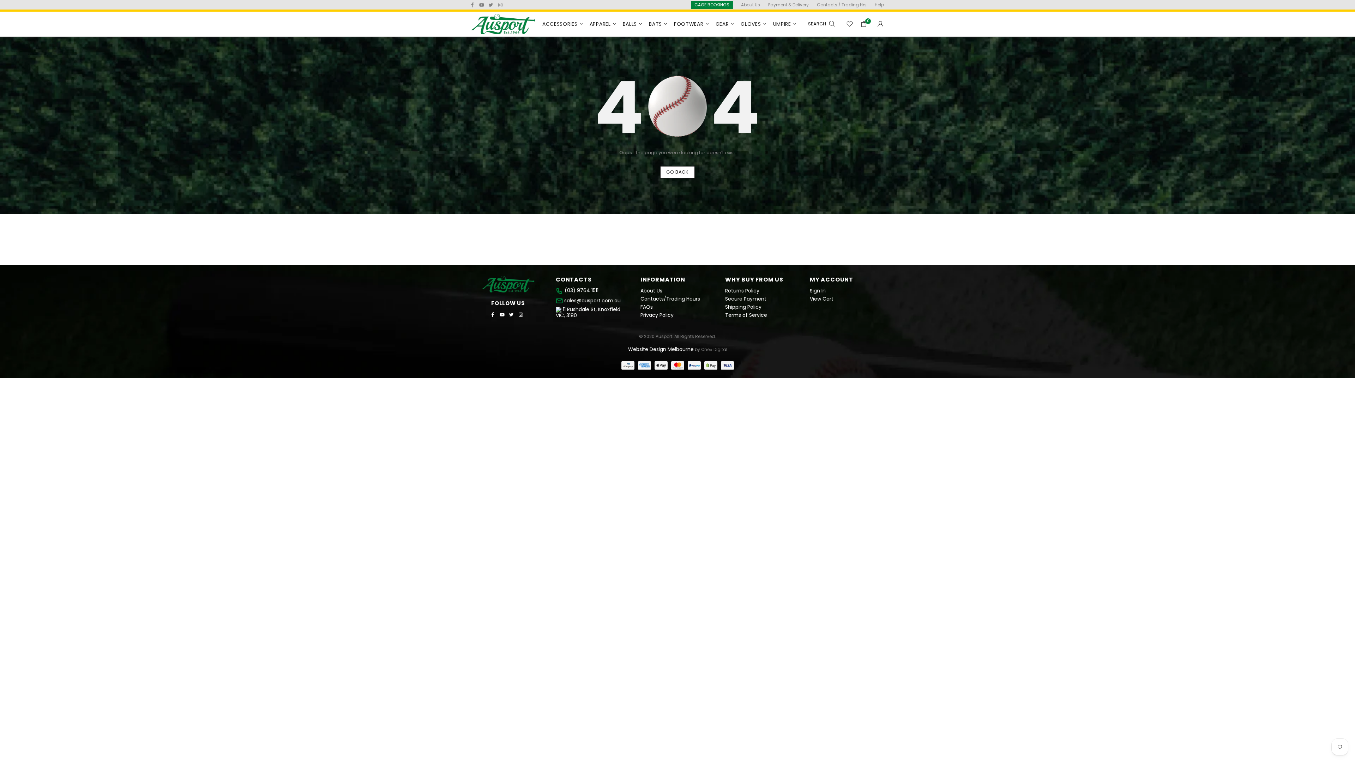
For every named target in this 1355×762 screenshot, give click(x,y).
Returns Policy (742, 291)
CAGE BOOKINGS (711, 5)
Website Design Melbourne (661, 349)
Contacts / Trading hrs (842, 5)
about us (750, 5)
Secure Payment (745, 299)
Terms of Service (746, 315)
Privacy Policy (657, 315)
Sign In (818, 291)
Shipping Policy (743, 307)
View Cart (821, 299)
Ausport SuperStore (503, 24)
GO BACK (677, 172)
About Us (651, 291)
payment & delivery (788, 5)
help (879, 5)
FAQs (646, 307)
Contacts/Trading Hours (670, 299)
